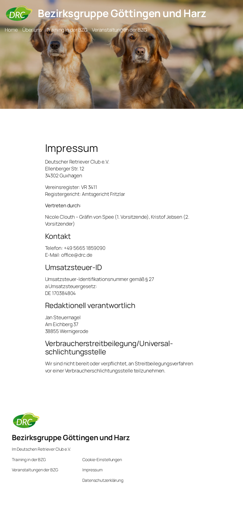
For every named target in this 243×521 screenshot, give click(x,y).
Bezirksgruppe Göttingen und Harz (122, 13)
